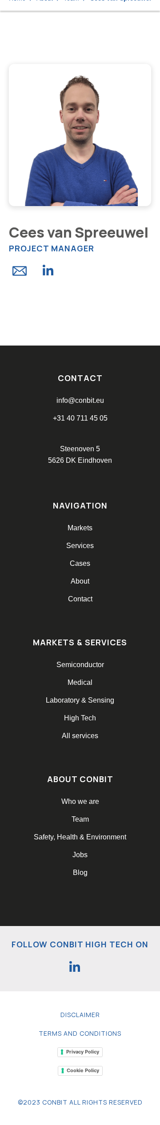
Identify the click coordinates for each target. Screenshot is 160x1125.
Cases (80, 563)
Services (80, 545)
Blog (80, 872)
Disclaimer (80, 1014)
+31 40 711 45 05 (80, 418)
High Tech (80, 718)
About (80, 581)
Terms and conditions (80, 1033)
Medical (80, 682)
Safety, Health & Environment (80, 837)
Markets (80, 528)
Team (80, 819)
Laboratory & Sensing (80, 700)
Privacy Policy (82, 1052)
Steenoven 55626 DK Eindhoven (80, 454)
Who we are (80, 801)
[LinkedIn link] (74, 966)
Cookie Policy (83, 1070)
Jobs (80, 855)
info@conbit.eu (80, 400)
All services (80, 735)
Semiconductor (80, 664)
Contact (80, 599)
